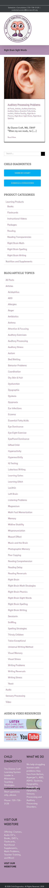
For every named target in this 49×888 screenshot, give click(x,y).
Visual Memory (15, 653)
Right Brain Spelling (17, 249)
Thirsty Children (16, 635)
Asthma (12, 323)
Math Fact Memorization (20, 512)
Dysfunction (14, 384)
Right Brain (13, 580)
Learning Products (15, 202)
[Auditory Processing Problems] (24, 78)
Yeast (10, 684)
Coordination (14, 372)
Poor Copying (14, 555)
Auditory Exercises (28, 108)
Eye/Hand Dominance (18, 439)
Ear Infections (15, 408)
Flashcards (12, 213)
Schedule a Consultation (17, 7)
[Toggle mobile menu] (44, 16)
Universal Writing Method (20, 647)
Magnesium (13, 506)
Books (10, 206)
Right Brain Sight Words (23, 116)
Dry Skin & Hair (15, 378)
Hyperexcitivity (15, 457)
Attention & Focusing (18, 329)
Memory (12, 518)
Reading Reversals (17, 573)
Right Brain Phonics (17, 592)
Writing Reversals (16, 671)
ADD (10, 298)
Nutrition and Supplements (19, 261)
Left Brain (13, 494)
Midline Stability (20, 113)
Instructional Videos (17, 219)
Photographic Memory (19, 549)
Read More (12, 137)
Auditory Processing (18, 341)
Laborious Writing (16, 469)
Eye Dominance (15, 427)
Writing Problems (16, 665)
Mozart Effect (15, 537)
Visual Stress (14, 659)
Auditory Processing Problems (24, 104)
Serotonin (13, 616)
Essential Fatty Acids (27, 111)
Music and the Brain (18, 543)
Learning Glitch (15, 482)
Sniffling (12, 622)
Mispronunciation (16, 531)
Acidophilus (13, 292)
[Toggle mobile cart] (39, 16)
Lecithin (10, 113)
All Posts (11, 108)
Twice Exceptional (17, 641)
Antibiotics (13, 317)
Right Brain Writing (16, 255)
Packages (12, 225)
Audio (8, 690)
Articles (18, 108)
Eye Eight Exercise (17, 433)
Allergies (12, 304)
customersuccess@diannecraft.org (25, 10)
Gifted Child (13, 445)
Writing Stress (15, 677)
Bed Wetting (14, 359)
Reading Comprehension (20, 561)
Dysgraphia (13, 390)
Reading (11, 231)
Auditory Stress (13, 111)
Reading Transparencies (19, 237)
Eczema (12, 414)
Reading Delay (15, 567)
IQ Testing (13, 463)
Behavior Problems (17, 365)
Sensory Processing (15, 696)
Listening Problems (17, 500)
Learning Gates (15, 476)
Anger (11, 310)
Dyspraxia (13, 402)
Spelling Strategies (17, 629)
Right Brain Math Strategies (22, 586)
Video (8, 702)
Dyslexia (12, 396)
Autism (11, 353)
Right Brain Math (15, 243)
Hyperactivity (14, 451)
